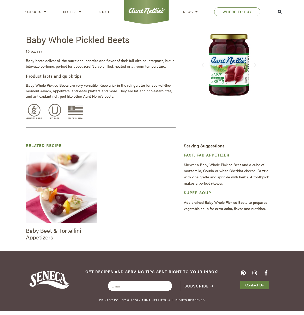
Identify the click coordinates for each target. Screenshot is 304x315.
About (103, 12)
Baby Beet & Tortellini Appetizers (53, 233)
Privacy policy (112, 300)
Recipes (70, 12)
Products (32, 12)
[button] (279, 11)
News (188, 12)
